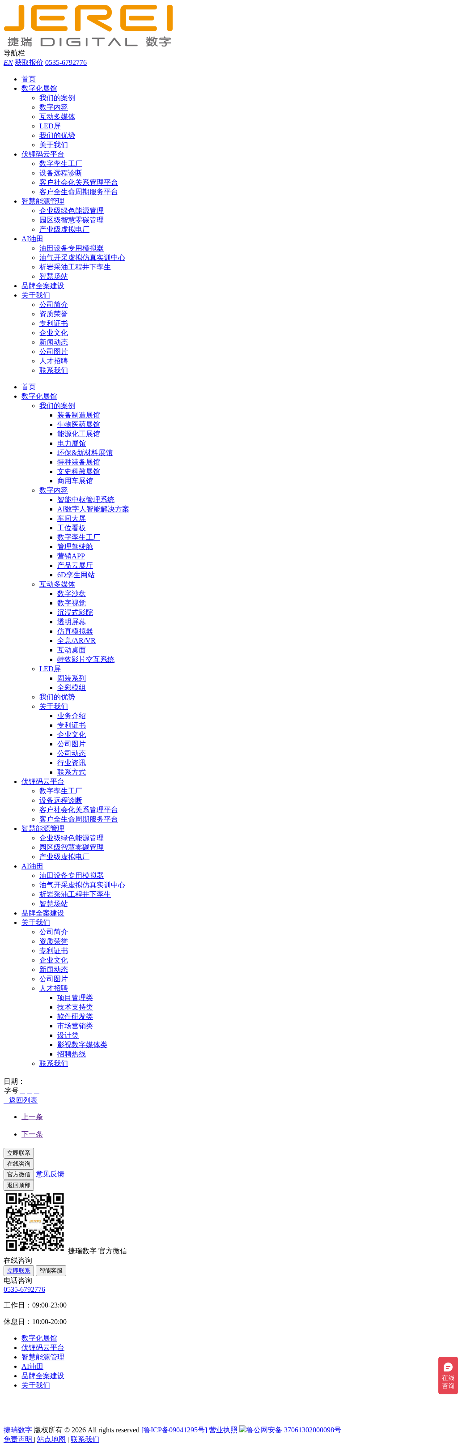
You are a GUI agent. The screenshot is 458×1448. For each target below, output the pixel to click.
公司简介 (53, 304)
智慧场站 (53, 276)
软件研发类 (75, 1016)
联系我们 (53, 370)
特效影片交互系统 (85, 659)
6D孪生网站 (76, 575)
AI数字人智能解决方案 (93, 509)
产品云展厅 (75, 565)
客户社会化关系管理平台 (78, 182)
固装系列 (71, 678)
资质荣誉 (53, 314)
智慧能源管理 (42, 201)
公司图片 (53, 351)
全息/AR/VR (76, 640)
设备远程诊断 (60, 173)
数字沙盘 (71, 593)
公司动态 (71, 753)
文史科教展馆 (78, 471)
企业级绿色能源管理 (71, 210)
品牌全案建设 (42, 286)
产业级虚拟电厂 (64, 229)
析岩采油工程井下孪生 (75, 267)
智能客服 (51, 1270)
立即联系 (18, 1270)
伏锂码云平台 (42, 154)
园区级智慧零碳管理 (71, 220)
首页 (28, 79)
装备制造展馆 (78, 415)
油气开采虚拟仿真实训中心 (82, 257)
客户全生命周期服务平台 (78, 192)
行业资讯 (71, 763)
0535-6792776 (66, 62)
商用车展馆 (75, 481)
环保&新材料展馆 (85, 452)
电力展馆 (71, 443)
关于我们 (53, 145)
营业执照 (223, 1430)
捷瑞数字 (18, 1430)
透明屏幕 (71, 622)
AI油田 (32, 239)
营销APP (71, 556)
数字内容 (53, 107)
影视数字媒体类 (82, 1044)
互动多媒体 (57, 116)
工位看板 (71, 528)
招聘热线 (71, 1054)
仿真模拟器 (75, 631)
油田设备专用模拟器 (71, 248)
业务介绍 (71, 716)
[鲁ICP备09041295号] (174, 1430)
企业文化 (53, 332)
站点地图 (51, 1439)
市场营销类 (75, 1026)
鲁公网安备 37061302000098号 (293, 1430)
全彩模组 (71, 687)
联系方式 (71, 772)
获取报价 (29, 62)
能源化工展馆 (78, 434)
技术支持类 (75, 1007)
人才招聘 (53, 361)
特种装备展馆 (78, 462)
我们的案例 (57, 98)
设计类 (68, 1035)
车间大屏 (71, 518)
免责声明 (19, 1439)
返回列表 (21, 1100)
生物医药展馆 (78, 424)
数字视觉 (71, 603)
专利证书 (53, 323)
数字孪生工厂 (60, 163)
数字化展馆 (39, 88)
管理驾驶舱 (75, 546)
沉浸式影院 (75, 612)
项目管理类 (75, 997)
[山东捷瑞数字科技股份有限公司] (93, 44)
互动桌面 (71, 650)
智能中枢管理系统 (85, 499)
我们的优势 (57, 135)
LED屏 (50, 126)
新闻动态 (53, 342)
